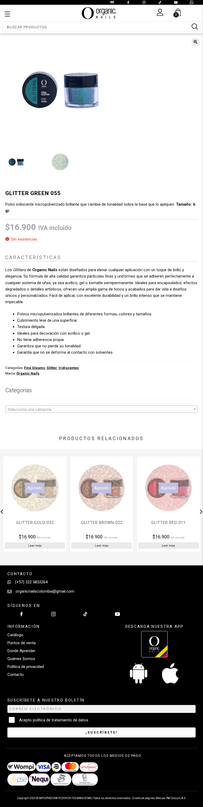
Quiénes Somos (21, 658)
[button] (196, 42)
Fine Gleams (34, 368)
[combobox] (101, 409)
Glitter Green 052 (180, 522)
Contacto (15, 674)
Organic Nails (27, 373)
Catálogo (15, 635)
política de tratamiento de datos (60, 720)
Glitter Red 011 (113, 522)
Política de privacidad (25, 666)
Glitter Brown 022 (47, 522)
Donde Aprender (21, 650)
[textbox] (101, 409)
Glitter (52, 368)
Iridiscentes (69, 368)
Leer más (47, 545)
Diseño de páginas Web (147, 798)
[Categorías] (7, 14)
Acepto (53, 720)
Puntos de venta (21, 642)
